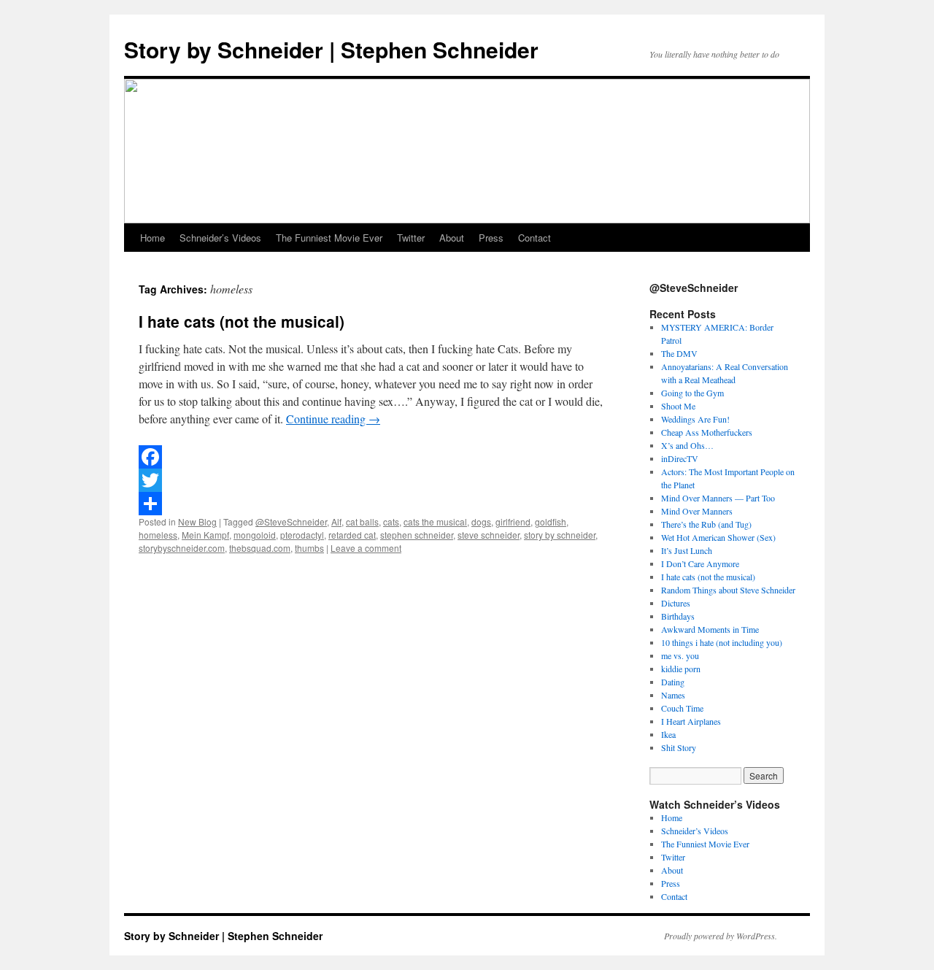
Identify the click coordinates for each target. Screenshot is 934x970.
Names (673, 695)
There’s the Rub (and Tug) (706, 524)
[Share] (372, 503)
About (451, 238)
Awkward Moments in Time (710, 629)
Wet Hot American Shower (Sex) (718, 537)
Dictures (675, 603)
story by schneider (559, 534)
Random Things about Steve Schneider (728, 590)
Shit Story (678, 747)
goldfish (550, 521)
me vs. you (680, 655)
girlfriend (512, 521)
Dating (672, 682)
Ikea (668, 734)
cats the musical (435, 521)
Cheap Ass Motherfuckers (706, 432)
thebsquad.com (259, 548)
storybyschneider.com (182, 548)
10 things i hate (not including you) (721, 642)
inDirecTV (679, 458)
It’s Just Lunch (686, 550)
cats (391, 521)
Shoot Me (678, 406)
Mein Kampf (205, 534)
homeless (158, 534)
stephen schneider (416, 534)
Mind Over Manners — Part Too (718, 498)
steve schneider (489, 534)
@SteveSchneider (291, 521)
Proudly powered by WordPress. (720, 936)
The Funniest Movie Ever (329, 238)
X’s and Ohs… (687, 445)
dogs (481, 521)
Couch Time (682, 708)
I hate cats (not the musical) (241, 321)
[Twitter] (372, 480)
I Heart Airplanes (691, 721)
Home (152, 238)
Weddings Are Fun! (695, 419)
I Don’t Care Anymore (700, 563)
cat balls (362, 521)
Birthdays (678, 616)
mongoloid (255, 534)
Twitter (411, 238)
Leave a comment (366, 548)
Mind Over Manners (697, 511)
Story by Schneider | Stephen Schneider (331, 49)
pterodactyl (302, 534)
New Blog (197, 521)
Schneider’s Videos (220, 238)
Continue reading (333, 418)
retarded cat (352, 534)
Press (491, 238)
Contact (534, 238)
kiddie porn (680, 668)
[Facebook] (372, 457)
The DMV (679, 353)
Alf (336, 521)
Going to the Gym (692, 393)
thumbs (309, 548)
